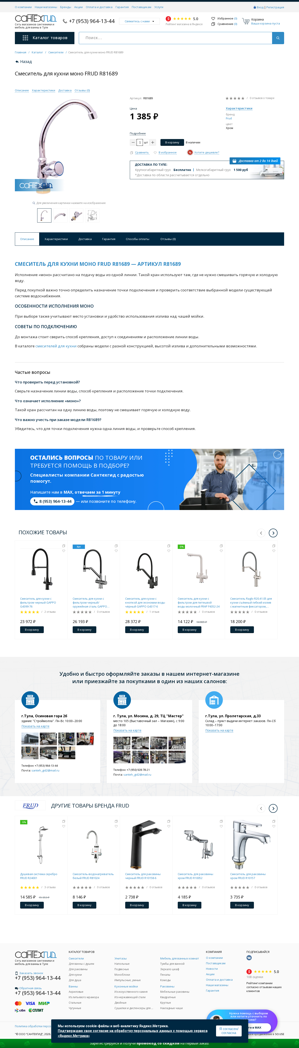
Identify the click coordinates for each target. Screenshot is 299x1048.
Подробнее (138, 133)
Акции (78, 7)
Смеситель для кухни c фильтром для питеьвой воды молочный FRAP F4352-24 (199, 602)
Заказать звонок (31, 973)
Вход (260, 7)
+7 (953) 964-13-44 (92, 20)
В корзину (172, 142)
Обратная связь (30, 988)
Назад (26, 61)
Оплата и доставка (99, 7)
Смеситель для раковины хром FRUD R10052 (195, 876)
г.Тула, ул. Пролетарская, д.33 (233, 716)
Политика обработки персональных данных (44, 1026)
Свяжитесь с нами (137, 21)
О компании (23, 7)
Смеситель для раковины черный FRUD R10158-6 (143, 876)
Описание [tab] (27, 239)
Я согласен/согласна (228, 1031)
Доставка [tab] (85, 239)
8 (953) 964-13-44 (55, 501)
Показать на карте (35, 726)
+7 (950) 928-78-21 (138, 770)
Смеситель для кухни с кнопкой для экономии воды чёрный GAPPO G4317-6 (145, 602)
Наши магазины (46, 7)
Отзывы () (82, 90)
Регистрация (275, 7)
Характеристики (43, 90)
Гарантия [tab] (108, 239)
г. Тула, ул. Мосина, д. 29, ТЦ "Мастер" (148, 716)
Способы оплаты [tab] (137, 239)
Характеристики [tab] (56, 239)
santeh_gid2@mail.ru (45, 770)
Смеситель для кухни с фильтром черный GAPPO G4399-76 (38, 602)
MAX (67, 492)
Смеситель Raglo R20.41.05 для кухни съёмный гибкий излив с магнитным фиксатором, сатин (251, 602)
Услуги (158, 7)
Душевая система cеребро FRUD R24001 (38, 876)
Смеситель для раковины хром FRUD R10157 (248, 876)
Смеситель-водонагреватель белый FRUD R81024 (93, 876)
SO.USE (279, 1034)
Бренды (65, 7)
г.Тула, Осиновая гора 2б (44, 716)
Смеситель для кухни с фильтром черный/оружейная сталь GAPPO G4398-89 (90, 602)
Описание (22, 90)
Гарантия (122, 7)
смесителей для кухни (56, 345)
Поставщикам (141, 7)
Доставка (65, 90)
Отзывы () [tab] (168, 239)
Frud (229, 118)
